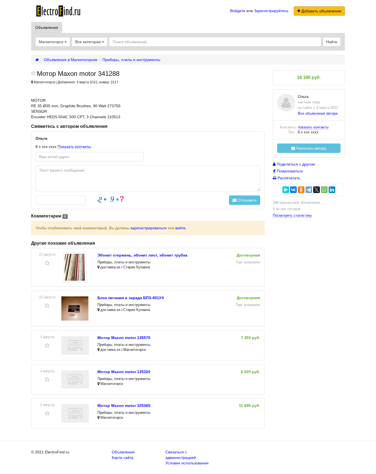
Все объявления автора (317, 113)
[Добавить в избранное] (33, 73)
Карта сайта (122, 457)
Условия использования (187, 463)
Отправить (246, 200)
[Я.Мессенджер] (285, 189)
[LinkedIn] (332, 189)
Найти (331, 42)
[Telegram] (309, 189)
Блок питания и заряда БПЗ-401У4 (130, 298)
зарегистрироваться (148, 228)
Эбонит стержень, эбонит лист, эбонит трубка (142, 255)
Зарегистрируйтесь (271, 11)
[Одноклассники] (301, 189)
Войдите (237, 11)
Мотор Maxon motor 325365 (123, 405)
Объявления (46, 27)
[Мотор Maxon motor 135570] (75, 345)
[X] (316, 189)
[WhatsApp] (324, 189)
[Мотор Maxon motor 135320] (75, 379)
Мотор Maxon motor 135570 (123, 337)
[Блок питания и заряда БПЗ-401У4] (75, 308)
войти (180, 228)
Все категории (88, 42)
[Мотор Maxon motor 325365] (75, 413)
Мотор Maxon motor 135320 (123, 372)
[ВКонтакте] (293, 189)
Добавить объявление (320, 11)
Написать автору (310, 148)
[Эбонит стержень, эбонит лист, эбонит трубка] (74, 267)
